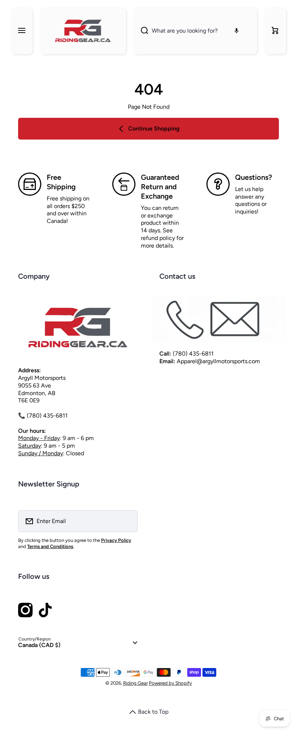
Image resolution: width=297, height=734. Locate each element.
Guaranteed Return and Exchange (160, 186)
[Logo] (83, 30)
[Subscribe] (127, 521)
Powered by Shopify (170, 683)
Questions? (253, 177)
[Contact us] (219, 319)
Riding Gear (135, 683)
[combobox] (195, 30)
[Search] (140, 30)
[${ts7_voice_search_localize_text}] (236, 30)
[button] (275, 30)
